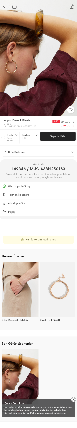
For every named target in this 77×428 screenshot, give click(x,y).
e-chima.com (22, 407)
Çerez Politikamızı (33, 413)
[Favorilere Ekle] (70, 109)
